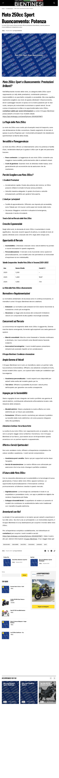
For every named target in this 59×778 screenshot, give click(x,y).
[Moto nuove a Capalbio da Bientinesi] (28, 692)
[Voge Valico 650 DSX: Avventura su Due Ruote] (47, 692)
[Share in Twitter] (48, 550)
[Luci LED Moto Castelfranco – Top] (5, 635)
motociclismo (31, 544)
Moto (3, 30)
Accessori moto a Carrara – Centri (17, 586)
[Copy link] (54, 550)
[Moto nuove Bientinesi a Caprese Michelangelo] (42, 561)
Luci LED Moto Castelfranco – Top (17, 632)
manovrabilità (15, 544)
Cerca (3, 572)
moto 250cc (23, 544)
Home (3, 8)
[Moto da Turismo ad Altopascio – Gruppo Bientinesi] (5, 624)
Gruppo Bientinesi (30, 539)
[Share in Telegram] (51, 550)
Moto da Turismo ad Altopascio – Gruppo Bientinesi (18, 622)
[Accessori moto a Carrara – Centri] (5, 589)
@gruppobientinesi (42, 573)
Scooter (12, 602)
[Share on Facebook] (45, 550)
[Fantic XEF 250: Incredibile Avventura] (5, 613)
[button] (3, 3)
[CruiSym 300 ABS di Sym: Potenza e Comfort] (5, 602)
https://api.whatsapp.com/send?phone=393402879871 (23, 116)
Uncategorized (9, 8)
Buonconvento (6, 544)
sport (45, 544)
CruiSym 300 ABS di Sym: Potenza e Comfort (17, 600)
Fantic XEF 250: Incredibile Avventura (17, 610)
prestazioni (39, 544)
